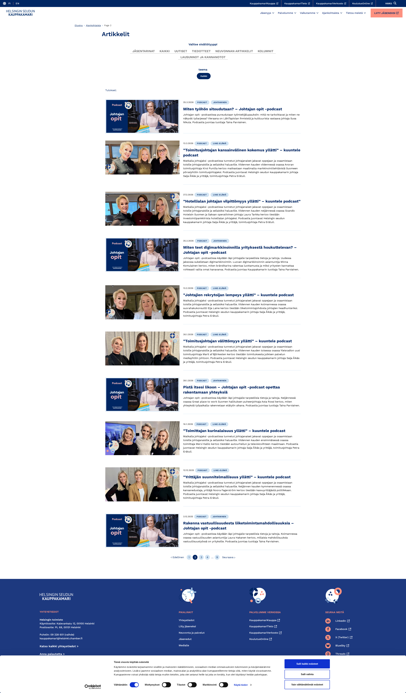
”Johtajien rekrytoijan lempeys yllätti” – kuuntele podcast (238, 295)
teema (203, 69)
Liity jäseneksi (384, 13)
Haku (388, 3)
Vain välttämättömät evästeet (307, 684)
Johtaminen (220, 102)
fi (9, 3)
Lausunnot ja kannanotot (203, 57)
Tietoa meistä (354, 12)
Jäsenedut (185, 639)
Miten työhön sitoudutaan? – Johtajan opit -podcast (232, 109)
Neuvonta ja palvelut (192, 632)
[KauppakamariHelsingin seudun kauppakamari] (20, 13)
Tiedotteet (201, 51)
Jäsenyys (265, 12)
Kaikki (165, 51)
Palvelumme (285, 12)
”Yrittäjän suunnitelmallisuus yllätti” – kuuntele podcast (237, 477)
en (17, 3)
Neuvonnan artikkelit (234, 51)
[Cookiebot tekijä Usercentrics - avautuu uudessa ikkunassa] (93, 686)
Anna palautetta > (52, 654)
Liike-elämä (219, 143)
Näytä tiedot (240, 684)
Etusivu (79, 25)
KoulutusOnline (258, 639)
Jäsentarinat (143, 51)
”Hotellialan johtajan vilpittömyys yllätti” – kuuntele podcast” (242, 201)
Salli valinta (307, 674)
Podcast (202, 102)
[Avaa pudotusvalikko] (273, 13)
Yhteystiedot (186, 620)
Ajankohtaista (330, 12)
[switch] (166, 684)
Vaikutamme (307, 12)
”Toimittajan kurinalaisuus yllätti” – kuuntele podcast (234, 431)
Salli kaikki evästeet (307, 663)
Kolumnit (265, 51)
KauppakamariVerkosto (263, 632)
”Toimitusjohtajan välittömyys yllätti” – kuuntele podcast (237, 341)
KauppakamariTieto (261, 626)
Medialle (184, 645)
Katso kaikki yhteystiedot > (59, 646)
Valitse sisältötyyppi (203, 44)
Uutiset (180, 51)
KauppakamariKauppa (262, 620)
